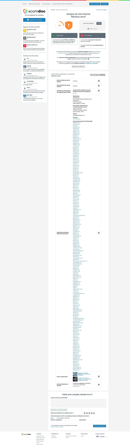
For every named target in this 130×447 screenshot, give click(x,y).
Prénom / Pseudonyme (56, 419)
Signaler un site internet (35, 20)
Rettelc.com (75, 197)
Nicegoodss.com (77, 122)
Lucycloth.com (76, 231)
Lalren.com (75, 290)
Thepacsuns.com (77, 209)
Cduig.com (75, 208)
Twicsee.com (76, 150)
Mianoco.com (76, 225)
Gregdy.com (76, 272)
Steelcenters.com (77, 355)
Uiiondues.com (76, 191)
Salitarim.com (76, 244)
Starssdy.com (76, 234)
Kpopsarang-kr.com (77, 289)
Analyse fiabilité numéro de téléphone (62, 4)
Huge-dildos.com (77, 275)
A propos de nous (40, 436)
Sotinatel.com (76, 130)
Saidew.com (76, 308)
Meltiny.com (76, 297)
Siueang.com (76, 162)
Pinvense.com (76, 242)
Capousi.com (76, 184)
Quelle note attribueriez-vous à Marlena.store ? (62, 413)
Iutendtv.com (76, 196)
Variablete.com (76, 180)
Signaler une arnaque (34, 4)
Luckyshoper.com (77, 262)
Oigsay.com (75, 239)
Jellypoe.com (76, 131)
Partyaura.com (76, 305)
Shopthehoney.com (77, 311)
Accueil (24, 4)
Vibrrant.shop (76, 265)
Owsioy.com (76, 240)
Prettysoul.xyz (76, 124)
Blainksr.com (76, 218)
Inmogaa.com (76, 153)
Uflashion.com (76, 227)
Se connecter (54, 437)
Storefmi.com (76, 314)
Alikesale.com (76, 337)
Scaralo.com (76, 166)
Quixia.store (76, 156)
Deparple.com (76, 143)
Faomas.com (76, 189)
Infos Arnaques (46, 4)
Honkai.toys (76, 361)
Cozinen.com (76, 267)
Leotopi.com (76, 292)
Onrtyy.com (75, 300)
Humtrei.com (76, 174)
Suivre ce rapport (102, 10)
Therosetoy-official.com (78, 318)
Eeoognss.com (76, 127)
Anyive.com (75, 340)
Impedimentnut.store (78, 172)
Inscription (53, 436)
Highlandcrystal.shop (78, 322)
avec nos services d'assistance (84, 374)
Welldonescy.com (77, 138)
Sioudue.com (76, 141)
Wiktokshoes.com (77, 327)
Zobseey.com (76, 205)
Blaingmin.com (76, 133)
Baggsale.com (76, 347)
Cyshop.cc (75, 125)
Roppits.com (76, 243)
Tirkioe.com (75, 214)
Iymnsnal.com (76, 183)
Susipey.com (76, 211)
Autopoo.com (76, 345)
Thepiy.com (75, 317)
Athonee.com (76, 249)
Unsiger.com (76, 147)
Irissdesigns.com (77, 281)
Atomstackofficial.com (78, 250)
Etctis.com (75, 163)
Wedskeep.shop (76, 178)
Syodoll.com (76, 315)
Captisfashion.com (77, 255)
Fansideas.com (76, 269)
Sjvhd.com (75, 193)
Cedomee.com (76, 181)
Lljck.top (75, 287)
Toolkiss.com (76, 365)
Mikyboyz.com (76, 299)
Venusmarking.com (77, 264)
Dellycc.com (75, 268)
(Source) (75, 93)
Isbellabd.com (76, 283)
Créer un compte (94, 4)
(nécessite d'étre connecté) (57, 426)
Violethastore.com (77, 325)
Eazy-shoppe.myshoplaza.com (80, 261)
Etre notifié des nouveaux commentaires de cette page (64, 426)
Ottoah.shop (76, 303)
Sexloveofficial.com (77, 309)
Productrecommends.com (79, 215)
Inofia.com (75, 280)
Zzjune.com (75, 331)
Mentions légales (40, 441)
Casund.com (76, 256)
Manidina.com (76, 296)
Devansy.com (76, 221)
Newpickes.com (76, 219)
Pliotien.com (76, 159)
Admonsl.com (76, 334)
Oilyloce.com (76, 149)
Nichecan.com (76, 222)
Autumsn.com (76, 346)
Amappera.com (76, 246)
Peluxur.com (76, 228)
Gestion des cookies (40, 437)
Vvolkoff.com (76, 128)
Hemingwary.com (77, 236)
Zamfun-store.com (77, 330)
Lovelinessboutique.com (78, 293)
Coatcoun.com (76, 271)
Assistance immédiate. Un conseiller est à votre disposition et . (84, 379)
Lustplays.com (76, 294)
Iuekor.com (75, 200)
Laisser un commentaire (99, 426)
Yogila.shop (75, 328)
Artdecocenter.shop (77, 247)
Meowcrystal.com (77, 368)
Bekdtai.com (76, 233)
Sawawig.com (76, 364)
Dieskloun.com (76, 144)
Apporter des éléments (79, 66)
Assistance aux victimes (71, 436)
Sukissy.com (76, 343)
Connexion (104, 4)
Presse (37, 442)
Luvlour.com (76, 158)
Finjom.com (75, 175)
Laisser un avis (76, 386)
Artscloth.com (76, 333)
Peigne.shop (76, 306)
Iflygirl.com (75, 278)
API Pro (67, 437)
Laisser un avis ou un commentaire (59, 397)
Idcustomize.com (77, 277)
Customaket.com (77, 367)
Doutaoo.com (76, 165)
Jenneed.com (76, 146)
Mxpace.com (76, 352)
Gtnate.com (75, 274)
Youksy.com (76, 152)
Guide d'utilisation (40, 439)
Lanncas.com (76, 199)
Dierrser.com (76, 168)
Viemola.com (76, 324)
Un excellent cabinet (27, 84)
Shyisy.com (75, 312)
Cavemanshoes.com (77, 258)
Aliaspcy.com (76, 140)
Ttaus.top (75, 302)
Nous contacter (39, 444)
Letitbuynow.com (77, 224)
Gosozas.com (76, 206)
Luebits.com (76, 237)
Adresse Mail (82, 419)
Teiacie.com (75, 169)
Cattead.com (76, 177)
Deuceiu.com (76, 137)
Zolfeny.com (76, 212)
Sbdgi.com (75, 136)
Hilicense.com (76, 370)
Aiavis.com (75, 336)
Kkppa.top (75, 286)
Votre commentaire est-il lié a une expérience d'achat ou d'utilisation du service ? (70, 416)
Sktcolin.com (76, 259)
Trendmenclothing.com (78, 320)
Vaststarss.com (76, 321)
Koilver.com (75, 186)
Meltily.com (75, 362)
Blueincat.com (76, 253)
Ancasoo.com (76, 339)
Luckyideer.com (76, 356)
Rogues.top (75, 230)
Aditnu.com (75, 187)
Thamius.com (76, 161)
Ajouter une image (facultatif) (59, 409)
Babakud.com (76, 358)
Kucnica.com (76, 202)
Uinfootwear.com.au (77, 359)
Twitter (82, 436)
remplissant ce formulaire (92, 63)
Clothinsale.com (76, 350)
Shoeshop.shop (76, 190)
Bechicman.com (76, 252)
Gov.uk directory (76, 119)
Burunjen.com (76, 134)
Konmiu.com (76, 155)
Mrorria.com (76, 171)
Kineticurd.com (76, 284)
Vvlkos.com (75, 342)
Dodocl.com (75, 353)
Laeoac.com (76, 349)
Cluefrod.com (76, 216)
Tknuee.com (76, 203)
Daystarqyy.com (76, 194)
